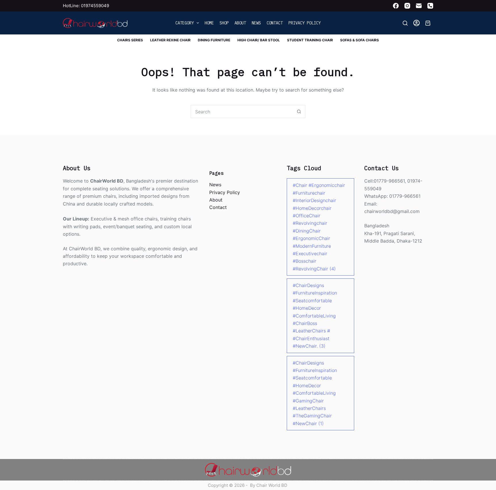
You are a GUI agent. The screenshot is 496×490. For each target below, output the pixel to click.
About (240, 23)
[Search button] (299, 111)
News (256, 23)
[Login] (416, 23)
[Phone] (430, 6)
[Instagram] (407, 6)
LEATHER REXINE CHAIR (170, 40)
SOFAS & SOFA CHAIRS (359, 40)
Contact (275, 23)
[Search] (405, 23)
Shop (224, 23)
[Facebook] (396, 6)
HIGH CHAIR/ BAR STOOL (258, 40)
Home (209, 23)
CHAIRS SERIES (130, 40)
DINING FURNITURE (214, 40)
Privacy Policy (304, 23)
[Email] (419, 6)
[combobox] (242, 111)
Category (184, 23)
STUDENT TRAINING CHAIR (310, 40)
